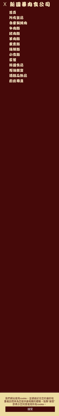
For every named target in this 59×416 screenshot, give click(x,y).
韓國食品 (16, 65)
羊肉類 (14, 39)
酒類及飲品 (18, 75)
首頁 (12, 12)
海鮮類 (14, 49)
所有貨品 (16, 18)
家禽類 (14, 44)
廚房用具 (16, 81)
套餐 (12, 60)
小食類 (14, 54)
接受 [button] (30, 409)
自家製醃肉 (18, 23)
